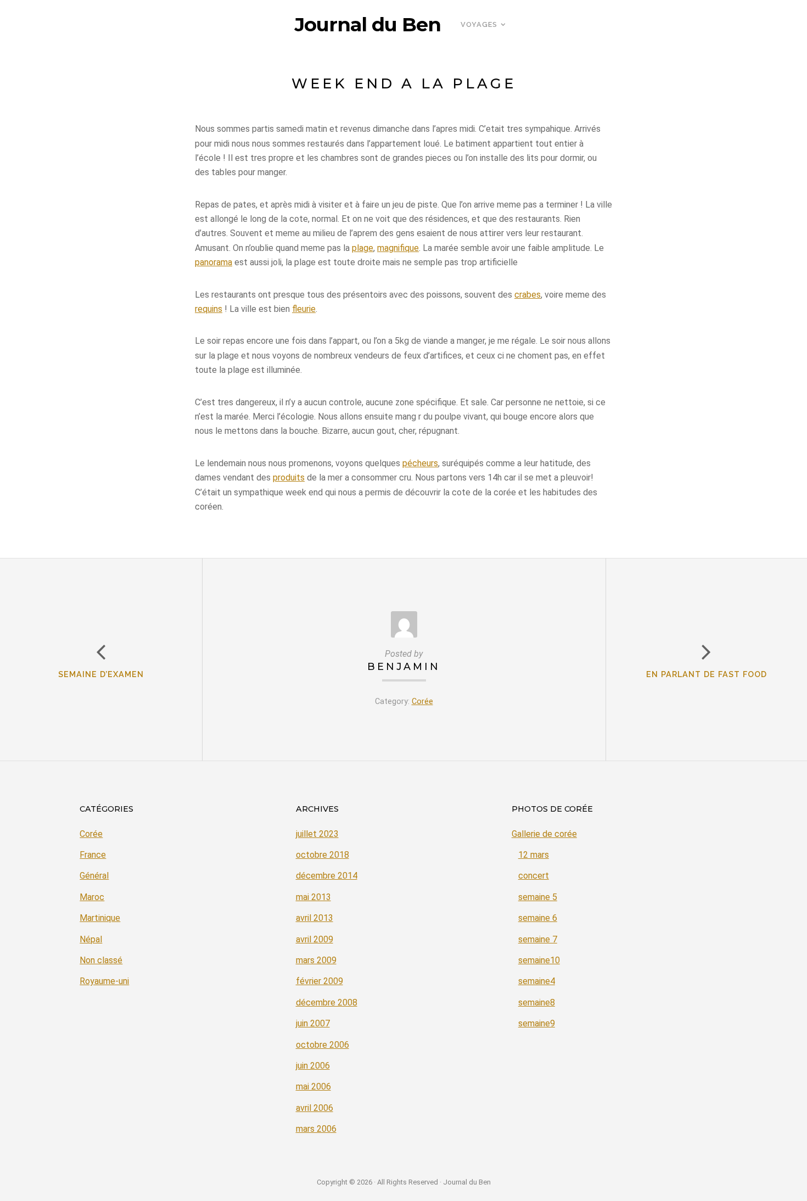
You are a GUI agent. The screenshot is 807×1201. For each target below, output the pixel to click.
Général (94, 875)
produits (289, 477)
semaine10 (539, 960)
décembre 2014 (326, 875)
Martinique (100, 918)
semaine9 (536, 1023)
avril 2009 (314, 939)
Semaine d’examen (101, 674)
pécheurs (420, 463)
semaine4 (536, 981)
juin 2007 (313, 1023)
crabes (527, 294)
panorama (213, 262)
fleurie (304, 309)
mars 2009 (316, 960)
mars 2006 (316, 1129)
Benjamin (403, 666)
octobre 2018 (322, 855)
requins (208, 309)
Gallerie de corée (544, 834)
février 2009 (319, 981)
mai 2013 (313, 897)
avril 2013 (314, 918)
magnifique (398, 248)
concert (533, 875)
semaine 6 (537, 918)
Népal (91, 939)
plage (362, 248)
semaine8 (536, 1002)
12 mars (533, 855)
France (93, 855)
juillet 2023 (317, 834)
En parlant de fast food (706, 674)
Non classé (101, 960)
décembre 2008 (326, 1002)
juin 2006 (313, 1065)
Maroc (92, 897)
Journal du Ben (368, 24)
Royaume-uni (104, 981)
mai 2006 (313, 1086)
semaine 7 (537, 939)
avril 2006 (314, 1108)
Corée (422, 701)
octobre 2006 (322, 1045)
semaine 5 (537, 897)
